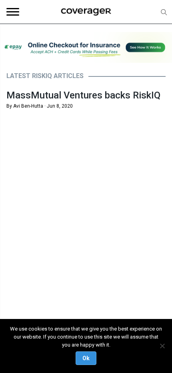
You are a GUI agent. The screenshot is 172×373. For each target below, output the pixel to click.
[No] (162, 346)
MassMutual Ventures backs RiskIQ (83, 95)
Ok (86, 358)
